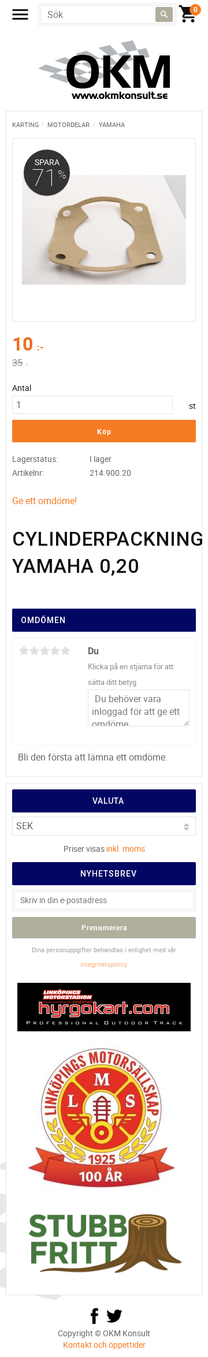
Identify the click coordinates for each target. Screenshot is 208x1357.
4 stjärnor (55, 651)
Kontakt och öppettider (104, 1344)
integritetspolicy (103, 964)
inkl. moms (125, 848)
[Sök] (164, 14)
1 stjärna (23, 651)
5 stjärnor (65, 651)
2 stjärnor (34, 651)
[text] (104, 345)
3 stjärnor (44, 651)
